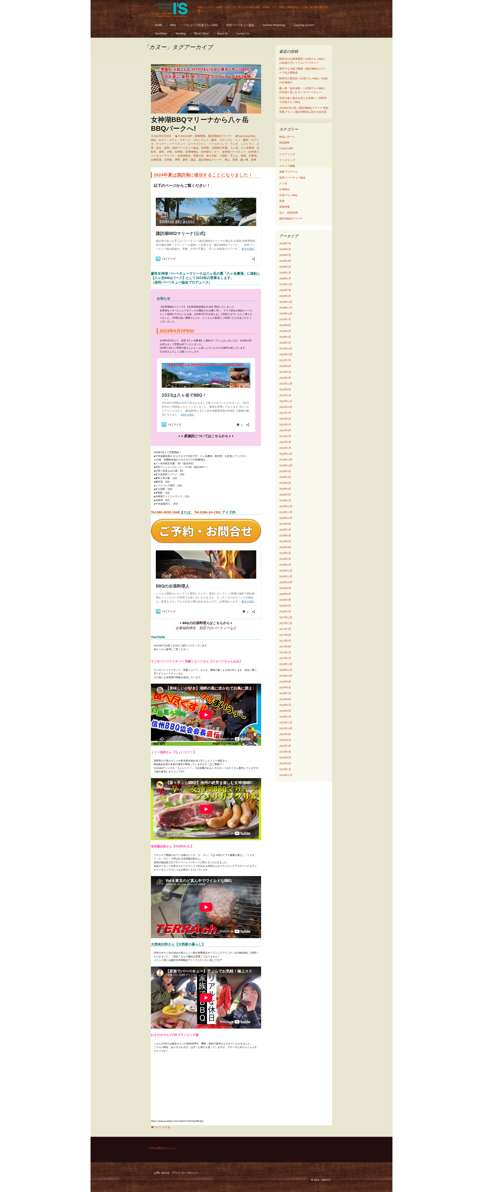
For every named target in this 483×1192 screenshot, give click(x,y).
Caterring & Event (303, 25)
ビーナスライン (197, 144)
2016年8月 (285, 687)
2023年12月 (285, 348)
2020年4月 (285, 488)
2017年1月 (285, 658)
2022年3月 (285, 389)
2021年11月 (285, 401)
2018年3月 (285, 605)
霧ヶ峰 (244, 159)
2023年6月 (285, 366)
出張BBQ (284, 189)
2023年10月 (285, 354)
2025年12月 (285, 284)
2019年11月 (285, 512)
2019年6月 (285, 535)
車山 (227, 159)
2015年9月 (285, 734)
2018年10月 (285, 582)
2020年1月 (285, 500)
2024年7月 (285, 319)
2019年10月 (285, 518)
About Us (222, 33)
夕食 (169, 151)
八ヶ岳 (234, 147)
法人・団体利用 (288, 212)
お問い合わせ (162, 1172)
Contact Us (242, 33)
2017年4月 (285, 646)
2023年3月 (285, 377)
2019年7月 (285, 529)
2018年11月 (285, 576)
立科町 (168, 159)
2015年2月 (285, 763)
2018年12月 (285, 570)
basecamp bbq (246, 136)
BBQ (173, 25)
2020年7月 (285, 477)
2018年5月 (285, 594)
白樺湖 (253, 155)
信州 (166, 147)
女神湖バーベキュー (234, 151)
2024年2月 (285, 342)
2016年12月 (285, 664)
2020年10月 (285, 465)
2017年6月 (285, 635)
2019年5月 (285, 541)
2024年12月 (285, 301)
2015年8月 (285, 740)
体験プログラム (288, 171)
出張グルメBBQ (288, 195)
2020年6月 (285, 483)
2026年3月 (285, 266)
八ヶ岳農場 (247, 147)
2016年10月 (285, 675)
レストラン (247, 144)
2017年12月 (285, 617)
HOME (158, 25)
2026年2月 (285, 272)
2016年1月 (285, 716)
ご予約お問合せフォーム (161, 1148)
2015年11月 (285, 722)
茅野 (177, 159)
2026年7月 (285, 243)
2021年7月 (285, 412)
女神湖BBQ (191, 151)
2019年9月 (285, 524)
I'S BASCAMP (185, 136)
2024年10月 (285, 313)
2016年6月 (285, 699)
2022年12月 (285, 383)
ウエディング (287, 154)
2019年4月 (285, 547)
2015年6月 (285, 751)
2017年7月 (285, 629)
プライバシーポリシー (185, 1172)
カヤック (185, 140)
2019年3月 (285, 553)
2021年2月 (285, 442)
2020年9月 (285, 471)
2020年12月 (285, 453)
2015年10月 (285, 728)
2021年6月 (285, 418)
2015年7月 (285, 746)
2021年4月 (285, 430)
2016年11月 (285, 670)
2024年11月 (285, 307)
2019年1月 (285, 564)
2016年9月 (285, 681)
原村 (161, 151)
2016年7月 (285, 693)
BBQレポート (287, 136)
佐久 (159, 147)
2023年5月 (285, 372)
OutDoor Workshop (273, 25)
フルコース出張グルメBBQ (201, 25)
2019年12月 (285, 506)
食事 (253, 159)
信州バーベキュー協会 (240, 25)
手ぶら (234, 155)
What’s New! (201, 33)
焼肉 (243, 155)
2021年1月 (285, 448)
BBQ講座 (284, 142)
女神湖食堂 (184, 155)
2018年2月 (285, 611)
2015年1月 (285, 769)
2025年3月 (285, 296)
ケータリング (287, 160)
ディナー (161, 144)
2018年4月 (285, 599)
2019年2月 (285, 559)
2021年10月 (285, 407)
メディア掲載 (287, 166)
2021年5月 (285, 424)
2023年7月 (285, 360)
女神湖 (179, 151)
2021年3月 (285, 436)
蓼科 (185, 159)
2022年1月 (285, 395)
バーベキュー (177, 144)
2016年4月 (285, 710)
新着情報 (200, 136)
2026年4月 (285, 261)
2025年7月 (285, 290)
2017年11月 (285, 623)
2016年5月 (285, 705)
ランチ (234, 144)
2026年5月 (285, 255)
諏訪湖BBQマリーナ (219, 136)
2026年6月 (285, 249)
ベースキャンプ (218, 144)
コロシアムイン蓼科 (205, 140)
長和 (235, 159)
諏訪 (193, 159)
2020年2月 (285, 494)
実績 (282, 201)
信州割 (205, 147)
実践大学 (198, 155)
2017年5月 (285, 640)
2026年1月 (285, 278)
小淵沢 (224, 155)
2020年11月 (285, 459)
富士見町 (211, 155)
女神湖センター (210, 151)
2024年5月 (285, 331)
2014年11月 (285, 775)
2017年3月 (285, 652)
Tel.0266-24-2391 (207, 512)
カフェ (173, 140)
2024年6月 (285, 325)
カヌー (162, 140)
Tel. (165, 512)
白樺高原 (156, 159)
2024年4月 (285, 337)
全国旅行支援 (220, 147)
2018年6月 (285, 588)
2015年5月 (285, 757)
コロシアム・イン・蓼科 (233, 140)
